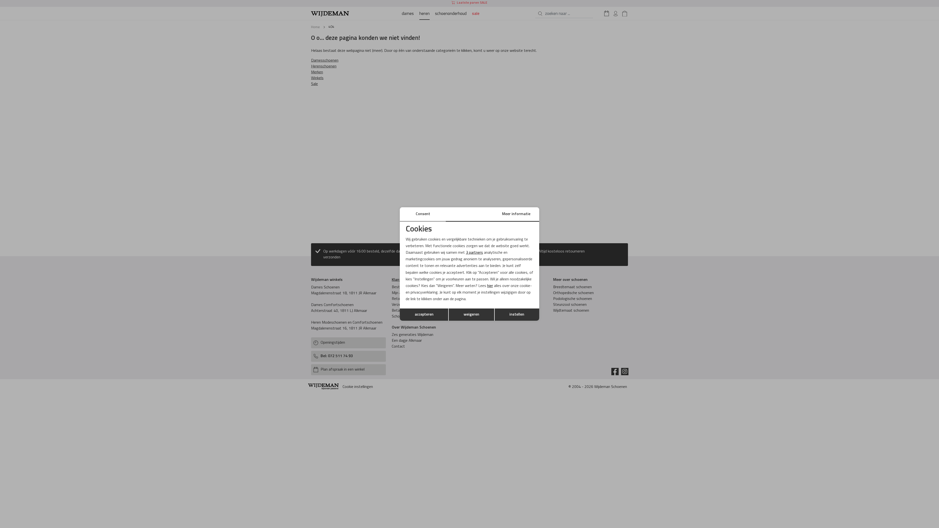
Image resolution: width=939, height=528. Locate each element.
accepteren (424, 315)
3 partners (474, 253)
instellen (516, 315)
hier (490, 286)
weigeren (471, 315)
